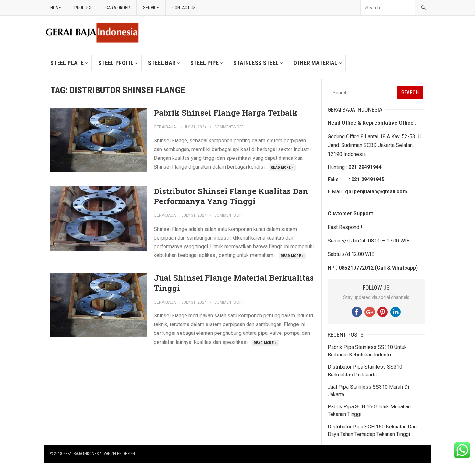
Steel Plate (67, 62)
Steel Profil (115, 62)
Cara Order (117, 7)
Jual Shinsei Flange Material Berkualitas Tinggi (234, 283)
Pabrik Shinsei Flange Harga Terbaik (226, 113)
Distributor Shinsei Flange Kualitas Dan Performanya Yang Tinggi (231, 196)
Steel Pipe (204, 62)
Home (55, 7)
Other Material (315, 62)
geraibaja (165, 126)
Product (83, 7)
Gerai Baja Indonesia (82, 453)
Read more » (282, 167)
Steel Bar (161, 62)
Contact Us (184, 7)
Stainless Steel (256, 62)
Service (151, 7)
